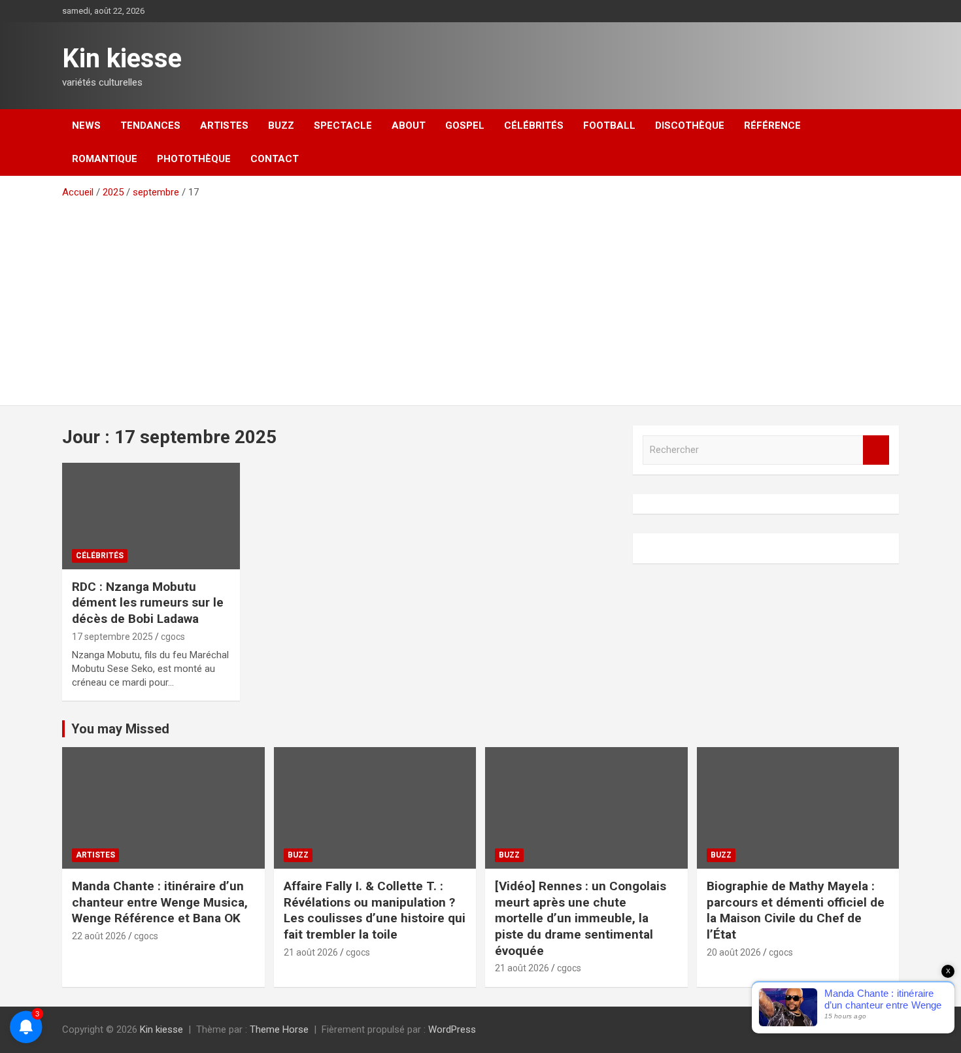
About (409, 125)
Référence (772, 125)
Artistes (224, 125)
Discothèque (689, 125)
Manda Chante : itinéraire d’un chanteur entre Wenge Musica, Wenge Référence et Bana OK (160, 902)
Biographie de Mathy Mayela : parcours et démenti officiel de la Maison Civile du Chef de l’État (796, 910)
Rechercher (876, 450)
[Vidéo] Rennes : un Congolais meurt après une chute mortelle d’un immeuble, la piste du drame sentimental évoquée (580, 918)
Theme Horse (279, 1029)
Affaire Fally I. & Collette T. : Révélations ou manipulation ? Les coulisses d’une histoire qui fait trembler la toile (374, 910)
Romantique (104, 159)
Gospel (464, 125)
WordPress (452, 1029)
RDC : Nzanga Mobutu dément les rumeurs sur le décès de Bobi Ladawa (148, 602)
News (86, 125)
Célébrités (534, 125)
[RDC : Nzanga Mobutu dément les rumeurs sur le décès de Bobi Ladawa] (150, 515)
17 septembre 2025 (112, 636)
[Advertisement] (480, 297)
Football (609, 125)
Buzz (281, 125)
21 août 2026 (311, 952)
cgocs (173, 636)
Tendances (150, 125)
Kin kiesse (122, 58)
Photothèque (194, 159)
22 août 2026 (99, 936)
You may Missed (120, 729)
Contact (274, 159)
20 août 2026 (734, 952)
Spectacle (343, 125)
